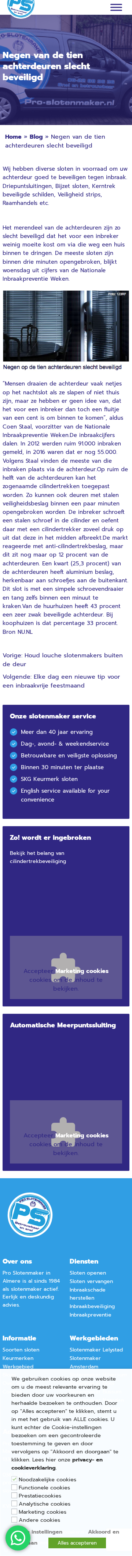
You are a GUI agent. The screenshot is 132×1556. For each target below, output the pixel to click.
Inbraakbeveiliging (92, 1306)
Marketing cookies (42, 1512)
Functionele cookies (44, 1488)
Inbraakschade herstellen (88, 1294)
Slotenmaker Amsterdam (85, 1362)
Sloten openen (88, 1273)
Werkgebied (18, 1367)
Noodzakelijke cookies (47, 1479)
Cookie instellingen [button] (36, 1532)
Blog (36, 136)
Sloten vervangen (91, 1281)
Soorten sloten (21, 1350)
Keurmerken (18, 1358)
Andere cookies (39, 1520)
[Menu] (116, 7)
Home (13, 136)
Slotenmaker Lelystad (96, 1350)
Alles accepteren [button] (77, 1542)
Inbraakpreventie (90, 1315)
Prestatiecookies (40, 1496)
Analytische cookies (44, 1504)
